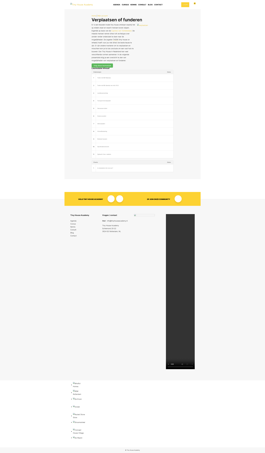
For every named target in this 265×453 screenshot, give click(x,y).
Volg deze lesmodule (102, 66)
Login (185, 5)
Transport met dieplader (104, 101)
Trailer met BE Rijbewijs (104, 78)
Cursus (125, 5)
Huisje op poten (101, 116)
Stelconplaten (101, 123)
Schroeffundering (102, 131)
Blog (150, 5)
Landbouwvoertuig (102, 93)
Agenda (116, 5)
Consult (142, 5)
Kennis (133, 5)
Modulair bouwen (102, 139)
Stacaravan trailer (102, 108)
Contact (158, 5)
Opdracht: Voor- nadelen (104, 154)
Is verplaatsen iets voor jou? (105, 168)
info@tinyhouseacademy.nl (117, 221)
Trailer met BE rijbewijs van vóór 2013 (108, 85)
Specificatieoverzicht (103, 146)
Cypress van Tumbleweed (121, 31)
